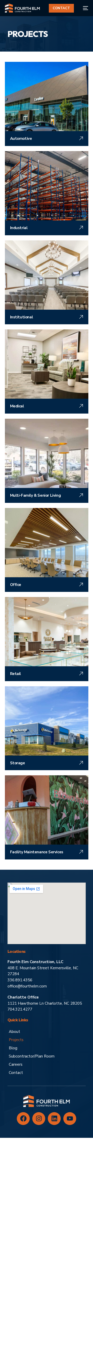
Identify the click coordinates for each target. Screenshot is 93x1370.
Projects (16, 1039)
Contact (16, 1072)
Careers (15, 1064)
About (14, 1031)
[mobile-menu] (83, 8)
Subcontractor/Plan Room (32, 1056)
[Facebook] (23, 1118)
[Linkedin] (54, 1118)
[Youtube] (69, 1118)
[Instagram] (38, 1118)
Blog (13, 1048)
